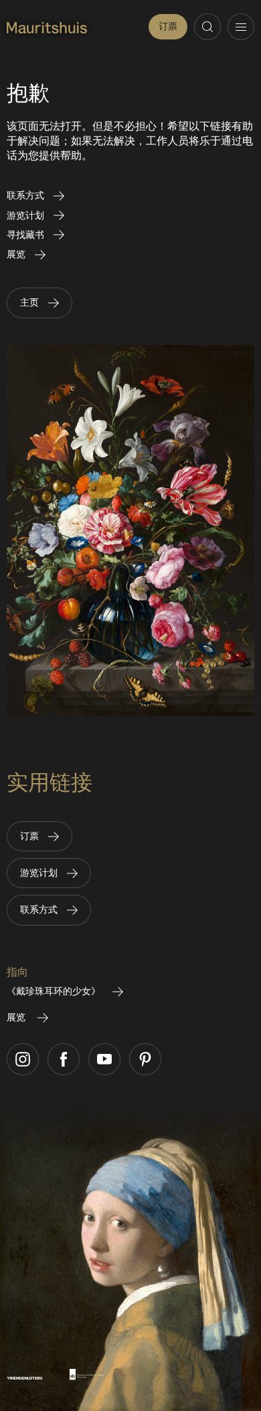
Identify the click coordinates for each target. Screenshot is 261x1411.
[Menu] (241, 26)
